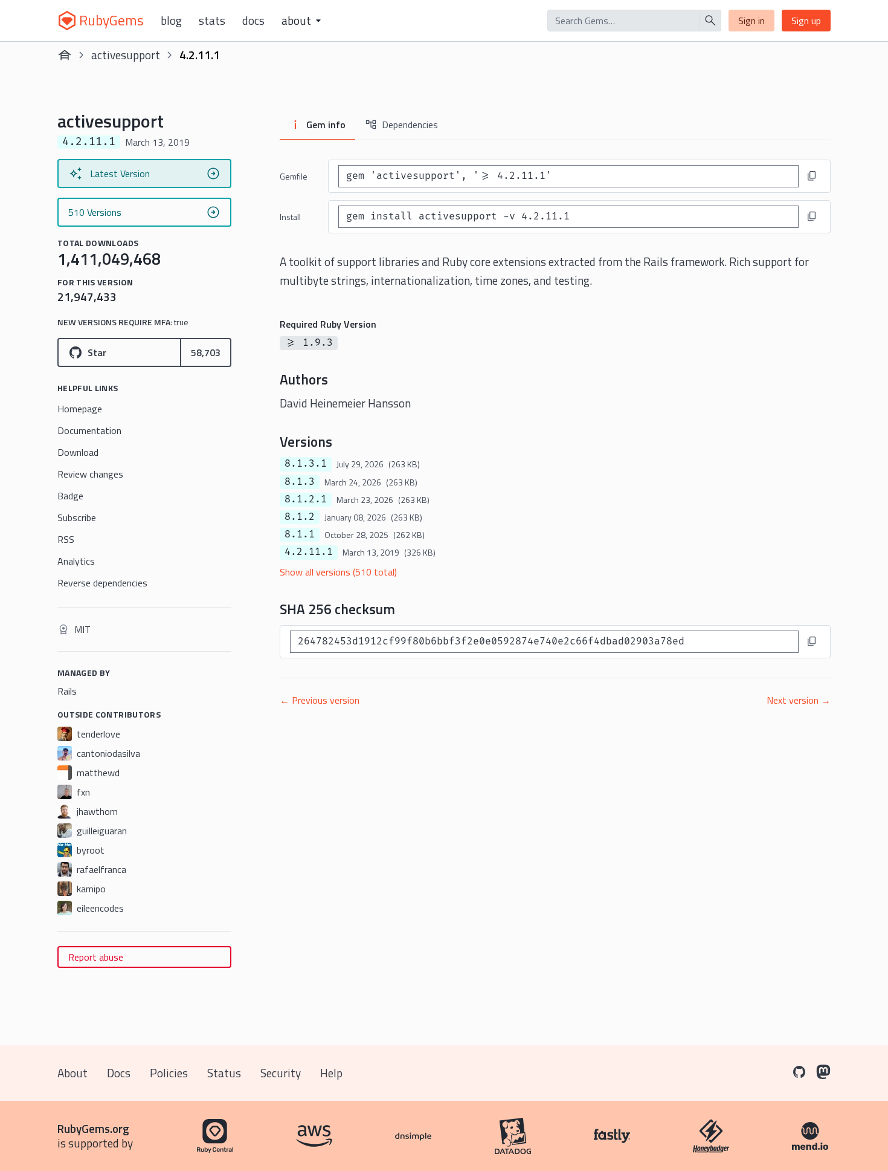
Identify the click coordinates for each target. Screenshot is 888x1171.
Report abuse (95, 957)
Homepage (79, 408)
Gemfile (293, 176)
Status (224, 1073)
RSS (65, 539)
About (72, 1073)
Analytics (76, 561)
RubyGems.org (93, 1128)
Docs (253, 20)
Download (77, 452)
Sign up (806, 20)
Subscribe (76, 517)
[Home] (64, 55)
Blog (171, 20)
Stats (212, 20)
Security (280, 1073)
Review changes (90, 474)
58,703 (205, 352)
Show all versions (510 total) (338, 572)
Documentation (89, 430)
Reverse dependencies (102, 583)
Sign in (751, 20)
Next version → (799, 700)
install (290, 216)
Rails (67, 691)
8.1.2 (300, 517)
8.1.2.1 (306, 499)
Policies (169, 1073)
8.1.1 (300, 534)
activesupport (125, 54)
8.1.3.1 (306, 464)
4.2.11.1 (309, 552)
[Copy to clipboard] (811, 175)
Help (331, 1073)
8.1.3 (300, 482)
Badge (70, 495)
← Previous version (319, 700)
